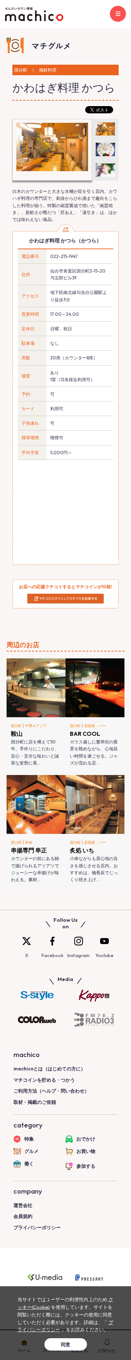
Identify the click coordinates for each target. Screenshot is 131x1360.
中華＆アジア (36, 725)
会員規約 (22, 1216)
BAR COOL (85, 733)
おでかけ (85, 1139)
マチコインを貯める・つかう (44, 1080)
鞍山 (17, 733)
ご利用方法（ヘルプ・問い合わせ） (51, 1091)
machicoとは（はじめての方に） (49, 1069)
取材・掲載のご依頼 (34, 1102)
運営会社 (22, 1205)
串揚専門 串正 (29, 850)
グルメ (31, 1151)
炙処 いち (82, 850)
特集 (29, 1139)
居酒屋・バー (95, 725)
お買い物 (85, 1151)
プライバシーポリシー (37, 1227)
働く (29, 1163)
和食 (28, 842)
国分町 (16, 725)
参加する (85, 1166)
